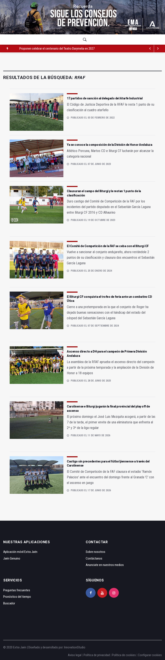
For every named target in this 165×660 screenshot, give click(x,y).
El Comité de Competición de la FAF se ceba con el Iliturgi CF (108, 246)
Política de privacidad (97, 655)
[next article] (150, 48)
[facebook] (91, 593)
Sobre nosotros (95, 552)
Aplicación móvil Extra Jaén (20, 552)
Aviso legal (74, 655)
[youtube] (102, 593)
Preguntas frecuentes (16, 590)
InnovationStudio (74, 647)
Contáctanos (94, 558)
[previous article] (158, 48)
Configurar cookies (150, 655)
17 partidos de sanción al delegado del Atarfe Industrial (104, 98)
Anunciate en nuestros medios (105, 565)
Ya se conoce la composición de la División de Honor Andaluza (109, 144)
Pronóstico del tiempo (17, 597)
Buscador (9, 603)
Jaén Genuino (11, 558)
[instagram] (114, 593)
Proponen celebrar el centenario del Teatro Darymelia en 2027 (57, 48)
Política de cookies (124, 655)
